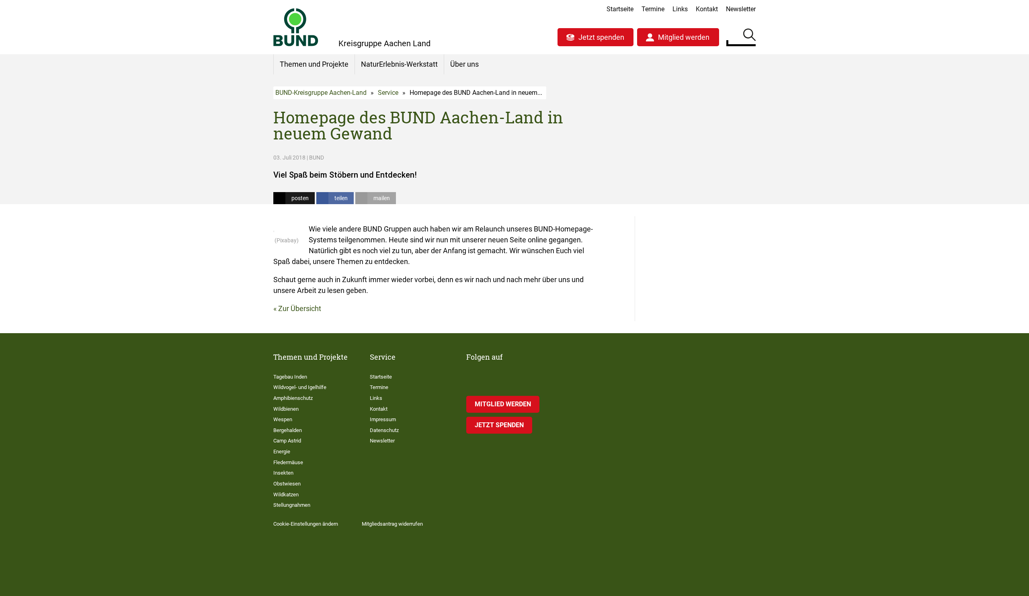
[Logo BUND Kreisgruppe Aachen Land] (295, 27)
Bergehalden (287, 430)
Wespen (282, 419)
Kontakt (707, 9)
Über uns (464, 64)
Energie (281, 452)
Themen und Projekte (314, 64)
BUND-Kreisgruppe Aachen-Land (321, 92)
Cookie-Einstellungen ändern (305, 524)
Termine (653, 9)
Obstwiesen (287, 484)
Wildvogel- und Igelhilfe (299, 387)
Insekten (283, 473)
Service (388, 92)
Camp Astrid (287, 441)
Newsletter (741, 9)
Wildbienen (286, 409)
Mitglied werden (683, 37)
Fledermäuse (288, 462)
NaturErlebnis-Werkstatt (399, 64)
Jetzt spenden (601, 37)
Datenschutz (384, 430)
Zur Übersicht (299, 308)
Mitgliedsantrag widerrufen (392, 524)
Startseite (620, 9)
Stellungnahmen (291, 505)
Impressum (383, 419)
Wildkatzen (286, 495)
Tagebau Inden (290, 377)
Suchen (749, 36)
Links (680, 9)
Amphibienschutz (293, 398)
